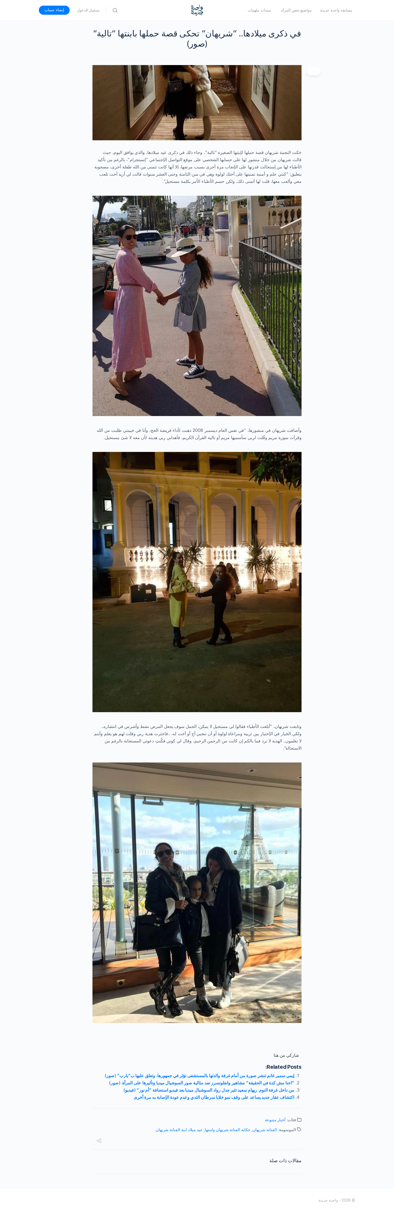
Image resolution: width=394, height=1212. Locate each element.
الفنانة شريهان (264, 1129)
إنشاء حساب (54, 10)
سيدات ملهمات (259, 10)
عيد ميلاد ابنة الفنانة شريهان (179, 1129)
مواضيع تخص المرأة (296, 10)
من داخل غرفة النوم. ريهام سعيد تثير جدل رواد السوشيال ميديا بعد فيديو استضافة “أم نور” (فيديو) (209, 1090)
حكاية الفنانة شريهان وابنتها (227, 1129)
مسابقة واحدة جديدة (336, 10)
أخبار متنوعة (275, 1119)
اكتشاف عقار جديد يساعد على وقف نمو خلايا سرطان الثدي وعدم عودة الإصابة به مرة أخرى (214, 1097)
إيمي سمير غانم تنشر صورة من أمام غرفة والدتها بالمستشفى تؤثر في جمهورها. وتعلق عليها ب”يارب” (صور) (199, 1075)
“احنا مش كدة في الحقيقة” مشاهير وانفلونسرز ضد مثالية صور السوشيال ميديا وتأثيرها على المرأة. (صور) (201, 1082)
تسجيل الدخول (88, 10)
